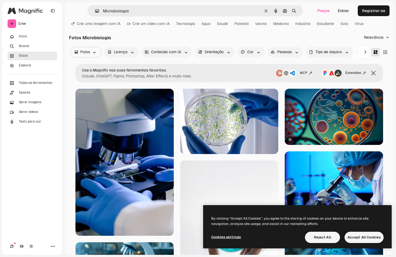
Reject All (322, 237)
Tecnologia (185, 23)
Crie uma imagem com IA (98, 23)
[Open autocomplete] (95, 11)
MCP (303, 73)
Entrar (343, 10)
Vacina (261, 23)
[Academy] (21, 246)
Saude (222, 23)
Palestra (241, 23)
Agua (206, 23)
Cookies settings (226, 237)
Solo (344, 23)
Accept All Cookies (364, 237)
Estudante (325, 23)
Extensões (353, 73)
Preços (323, 10)
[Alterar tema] (31, 246)
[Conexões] (12, 246)
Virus (359, 23)
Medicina (281, 23)
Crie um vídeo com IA (151, 23)
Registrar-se (373, 10)
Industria (302, 23)
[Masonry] (375, 52)
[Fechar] (373, 73)
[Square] (385, 52)
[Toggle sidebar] (52, 10)
